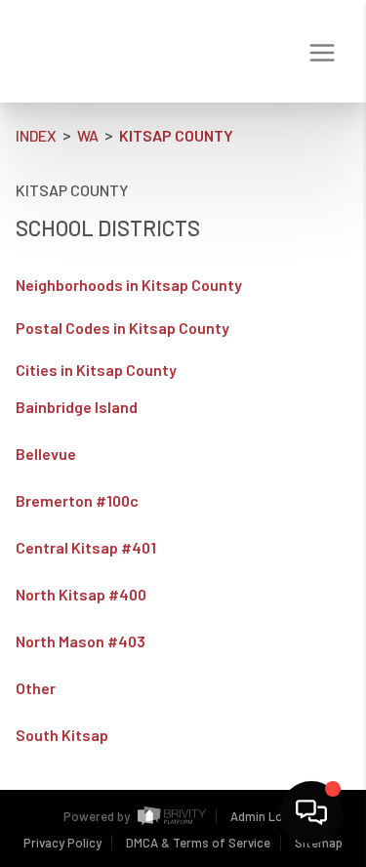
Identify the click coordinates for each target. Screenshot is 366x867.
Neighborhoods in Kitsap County (129, 284)
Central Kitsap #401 (86, 548)
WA (88, 135)
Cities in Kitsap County (96, 369)
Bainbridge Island (77, 407)
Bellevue (46, 454)
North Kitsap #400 (81, 594)
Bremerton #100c (77, 501)
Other (36, 688)
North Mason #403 (80, 641)
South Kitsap (62, 735)
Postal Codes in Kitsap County (122, 327)
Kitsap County (176, 135)
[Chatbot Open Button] (311, 812)
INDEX (36, 135)
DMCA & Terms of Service (198, 842)
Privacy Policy (62, 842)
